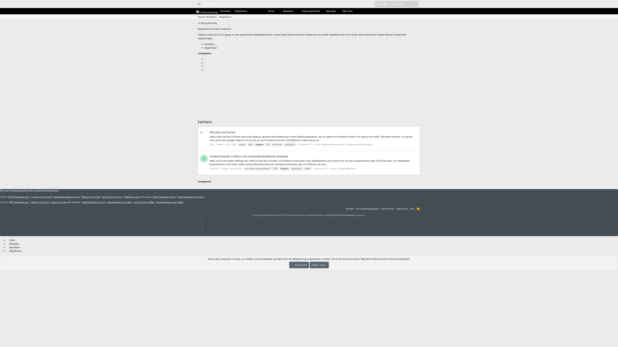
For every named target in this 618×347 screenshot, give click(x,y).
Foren (271, 11)
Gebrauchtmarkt (311, 11)
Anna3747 (215, 168)
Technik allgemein (347, 168)
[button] (415, 4)
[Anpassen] (409, 4)
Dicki (212, 144)
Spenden (331, 11)
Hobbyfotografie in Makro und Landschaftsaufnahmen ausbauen (249, 156)
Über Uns (347, 11)
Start (412, 208)
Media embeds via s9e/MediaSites (324, 215)
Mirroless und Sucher (222, 132)
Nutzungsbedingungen (367, 208)
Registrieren (225, 17)
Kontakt (350, 208)
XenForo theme (347, 215)
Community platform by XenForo (280, 215)
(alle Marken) (65, 202)
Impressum (402, 208)
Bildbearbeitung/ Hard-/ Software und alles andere (347, 144)
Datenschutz (388, 208)
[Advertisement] (294, 96)
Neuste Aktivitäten (207, 17)
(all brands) (137, 197)
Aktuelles (288, 11)
